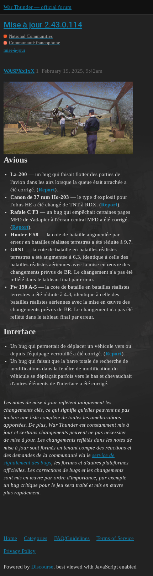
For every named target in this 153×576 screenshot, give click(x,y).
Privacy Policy (20, 551)
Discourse (42, 567)
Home (10, 538)
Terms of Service (115, 538)
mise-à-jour (14, 50)
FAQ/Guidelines (72, 538)
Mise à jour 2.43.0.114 (43, 24)
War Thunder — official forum (38, 7)
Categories (35, 538)
